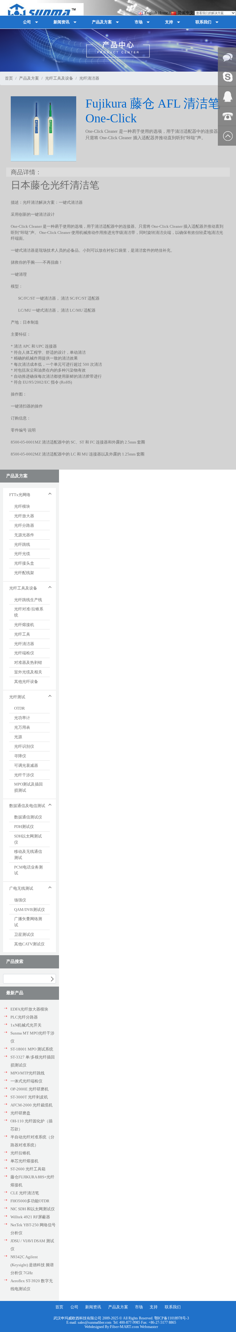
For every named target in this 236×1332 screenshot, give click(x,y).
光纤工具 (22, 634)
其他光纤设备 (26, 681)
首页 (9, 78)
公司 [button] (27, 22)
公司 (74, 1307)
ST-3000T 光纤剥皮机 (29, 1097)
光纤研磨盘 (20, 1113)
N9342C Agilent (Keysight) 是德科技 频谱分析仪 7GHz (32, 1265)
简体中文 (186, 12)
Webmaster (149, 1326)
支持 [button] (169, 22)
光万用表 (22, 727)
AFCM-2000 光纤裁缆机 (31, 1105)
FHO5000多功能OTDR (29, 1201)
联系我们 (173, 1307)
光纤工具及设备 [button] (23, 588)
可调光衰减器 (26, 765)
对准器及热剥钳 (28, 662)
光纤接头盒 (24, 563)
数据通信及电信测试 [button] (27, 805)
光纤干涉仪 (24, 775)
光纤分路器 (24, 525)
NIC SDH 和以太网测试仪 (32, 1209)
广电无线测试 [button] (21, 888)
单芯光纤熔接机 (24, 1161)
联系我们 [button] (203, 22)
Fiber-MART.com (125, 1326)
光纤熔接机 (24, 624)
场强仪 (20, 900)
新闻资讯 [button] (61, 22)
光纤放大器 (24, 516)
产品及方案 (29, 78)
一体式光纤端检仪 (26, 1081)
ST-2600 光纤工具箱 (27, 1169)
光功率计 (22, 717)
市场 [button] (139, 22)
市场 (139, 1307)
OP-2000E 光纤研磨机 (29, 1089)
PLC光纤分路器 (24, 1017)
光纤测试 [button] (17, 697)
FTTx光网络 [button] (19, 494)
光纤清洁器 (24, 643)
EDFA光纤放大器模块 (29, 1009)
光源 (18, 737)
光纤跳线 (22, 544)
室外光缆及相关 (28, 672)
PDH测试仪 (24, 826)
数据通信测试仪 (28, 817)
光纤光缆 (22, 553)
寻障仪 (20, 756)
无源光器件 (24, 535)
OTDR (19, 708)
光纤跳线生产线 (28, 599)
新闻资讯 (93, 1307)
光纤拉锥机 (20, 1153)
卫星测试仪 (24, 934)
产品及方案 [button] (102, 22)
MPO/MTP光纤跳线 (27, 1073)
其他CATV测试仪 (29, 944)
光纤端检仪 (24, 653)
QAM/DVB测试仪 (29, 909)
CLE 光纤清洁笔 (24, 1193)
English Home (156, 12)
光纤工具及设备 (59, 78)
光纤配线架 (24, 572)
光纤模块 (22, 506)
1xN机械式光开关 (25, 1025)
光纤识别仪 (24, 746)
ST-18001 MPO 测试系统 (31, 1049)
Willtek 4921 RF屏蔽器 (30, 1217)
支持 (154, 1307)
